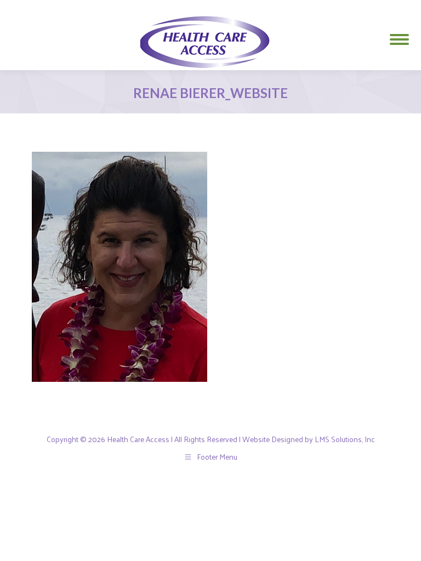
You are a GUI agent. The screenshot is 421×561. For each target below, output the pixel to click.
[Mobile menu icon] (399, 35)
